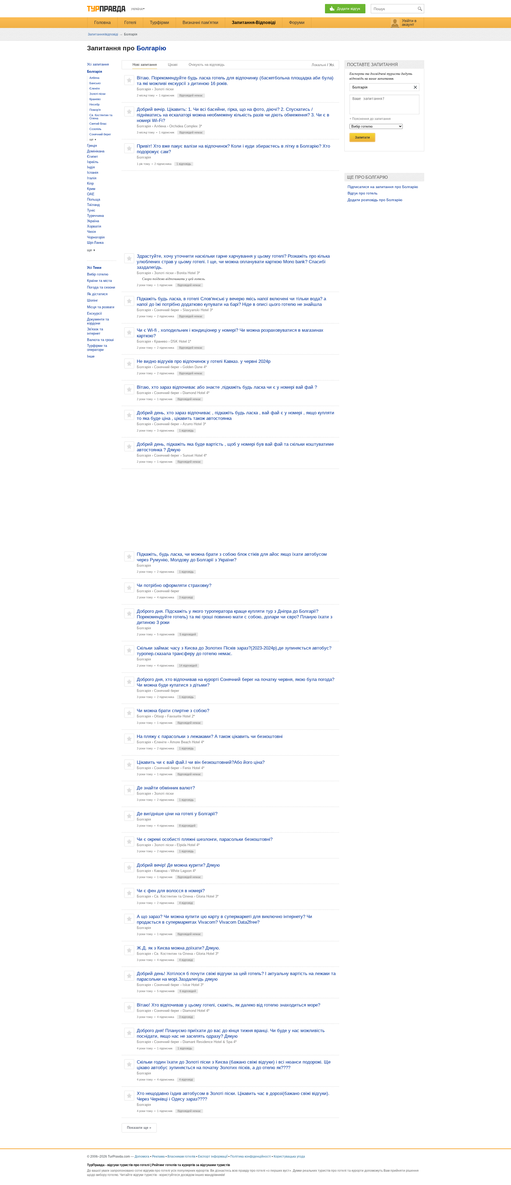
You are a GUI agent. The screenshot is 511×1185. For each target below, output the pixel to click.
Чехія (91, 232)
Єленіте (160, 742)
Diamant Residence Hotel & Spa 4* (210, 1042)
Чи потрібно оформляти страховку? (174, 585)
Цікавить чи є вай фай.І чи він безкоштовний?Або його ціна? (201, 762)
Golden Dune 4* (195, 367)
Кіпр (90, 183)
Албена (160, 126)
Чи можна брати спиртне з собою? (173, 710)
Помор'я (95, 109)
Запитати (362, 137)
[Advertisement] (230, 212)
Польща (93, 199)
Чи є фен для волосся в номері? (171, 890)
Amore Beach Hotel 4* (187, 742)
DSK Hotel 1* (181, 341)
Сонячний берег (166, 310)
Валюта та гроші (100, 340)
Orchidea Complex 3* (185, 126)
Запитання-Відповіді (253, 22)
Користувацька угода (289, 1156)
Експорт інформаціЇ (213, 1156)
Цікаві (173, 65)
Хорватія (94, 226)
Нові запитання (145, 65)
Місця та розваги (100, 307)
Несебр (94, 104)
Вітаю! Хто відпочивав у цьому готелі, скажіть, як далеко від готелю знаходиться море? (228, 1005)
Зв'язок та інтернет (95, 331)
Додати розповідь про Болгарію (375, 200)
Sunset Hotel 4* (195, 455)
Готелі (130, 22)
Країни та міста (99, 281)
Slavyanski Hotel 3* (198, 310)
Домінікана (95, 151)
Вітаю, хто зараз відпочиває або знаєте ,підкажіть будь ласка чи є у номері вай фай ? (227, 387)
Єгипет (92, 157)
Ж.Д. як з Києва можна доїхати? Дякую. (178, 948)
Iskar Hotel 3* (193, 985)
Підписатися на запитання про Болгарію (383, 187)
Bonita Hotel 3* (188, 273)
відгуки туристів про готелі (128, 1165)
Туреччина (95, 216)
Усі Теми (94, 268)
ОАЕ (90, 194)
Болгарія (144, 89)
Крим (91, 189)
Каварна (160, 871)
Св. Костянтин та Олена (173, 896)
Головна (102, 22)
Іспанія (92, 172)
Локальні (319, 65)
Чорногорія (96, 237)
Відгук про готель (362, 193)
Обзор (159, 716)
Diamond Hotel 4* (196, 393)
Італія (91, 178)
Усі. (332, 65)
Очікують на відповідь (207, 65)
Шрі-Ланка (95, 243)
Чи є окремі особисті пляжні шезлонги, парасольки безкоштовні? (205, 839)
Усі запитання (98, 64)
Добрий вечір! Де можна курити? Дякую (178, 865)
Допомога (142, 1156)
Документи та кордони (98, 321)
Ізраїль (92, 162)
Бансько (95, 83)
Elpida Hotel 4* (188, 845)
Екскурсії (94, 313)
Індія (91, 167)
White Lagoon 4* (183, 871)
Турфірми (159, 22)
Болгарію (151, 48)
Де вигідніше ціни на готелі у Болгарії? (177, 813)
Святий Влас (98, 123)
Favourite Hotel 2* (181, 716)
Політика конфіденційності (250, 1156)
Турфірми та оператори (97, 348)
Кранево (160, 341)
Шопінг (92, 300)
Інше (90, 356)
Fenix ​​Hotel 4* (193, 768)
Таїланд (93, 205)
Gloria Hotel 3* (207, 896)
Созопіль (95, 129)
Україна (93, 221)
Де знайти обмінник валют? (166, 787)
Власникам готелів (181, 1156)
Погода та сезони (101, 287)
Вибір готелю (97, 274)
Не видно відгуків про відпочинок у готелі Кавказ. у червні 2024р (203, 361)
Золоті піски (164, 89)
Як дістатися (97, 294)
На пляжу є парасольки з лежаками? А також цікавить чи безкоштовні (210, 736)
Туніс (91, 210)
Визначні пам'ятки (200, 22)
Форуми (296, 22)
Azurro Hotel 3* (194, 424)
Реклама (158, 1156)
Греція (92, 146)
